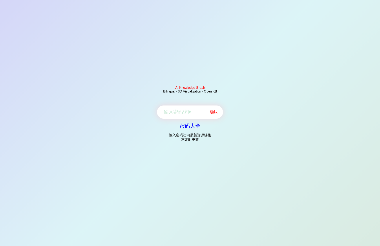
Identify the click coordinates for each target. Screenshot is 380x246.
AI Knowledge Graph (190, 87)
